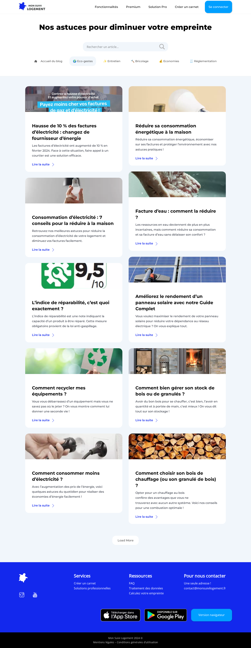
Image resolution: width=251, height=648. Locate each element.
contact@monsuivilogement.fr (205, 588)
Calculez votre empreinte (146, 593)
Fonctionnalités (106, 7)
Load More (126, 540)
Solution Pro (157, 7)
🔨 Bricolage (139, 61)
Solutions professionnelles (92, 588)
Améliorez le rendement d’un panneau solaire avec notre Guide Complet (174, 302)
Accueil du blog (51, 61)
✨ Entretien (111, 61)
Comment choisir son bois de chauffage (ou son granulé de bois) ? (175, 479)
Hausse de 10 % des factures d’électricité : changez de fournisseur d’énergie (64, 132)
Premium (133, 7)
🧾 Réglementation (203, 61)
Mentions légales (103, 642)
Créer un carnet (187, 7)
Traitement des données (146, 588)
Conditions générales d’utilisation (137, 642)
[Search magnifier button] (160, 46)
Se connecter (218, 7)
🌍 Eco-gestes (83, 61)
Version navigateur (211, 615)
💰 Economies (169, 61)
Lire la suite (41, 164)
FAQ (132, 583)
